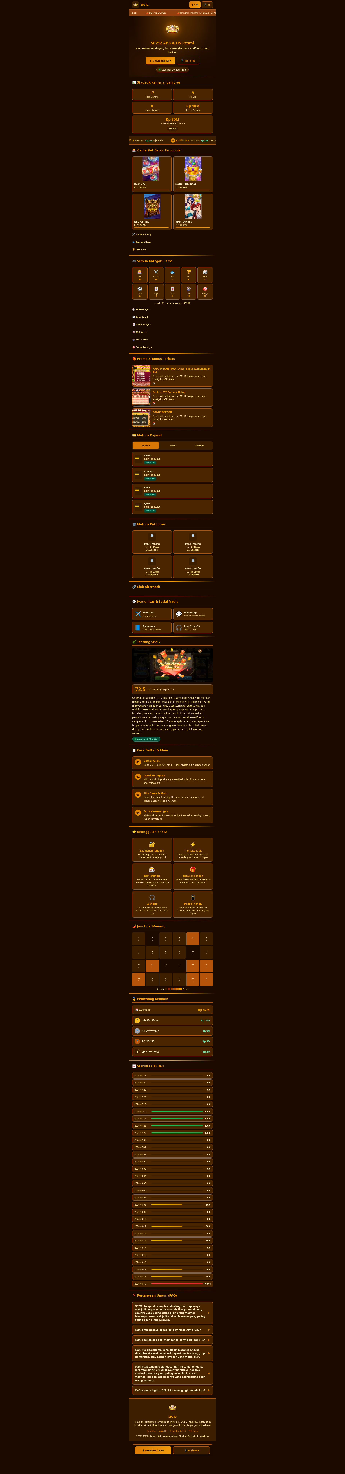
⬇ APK (195, 4)
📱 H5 (207, 4)
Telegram (194, 1431)
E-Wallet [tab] (199, 445)
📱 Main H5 (188, 60)
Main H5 (162, 1431)
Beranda (151, 1431)
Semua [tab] (146, 445)
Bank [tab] (173, 445)
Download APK (178, 1431)
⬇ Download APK (160, 60)
